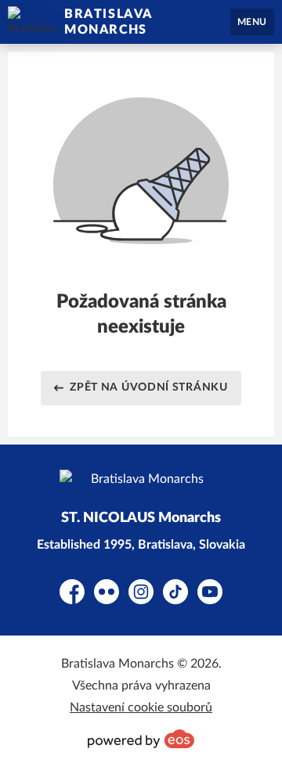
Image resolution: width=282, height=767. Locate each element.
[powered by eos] (141, 738)
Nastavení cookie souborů (141, 707)
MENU (252, 22)
